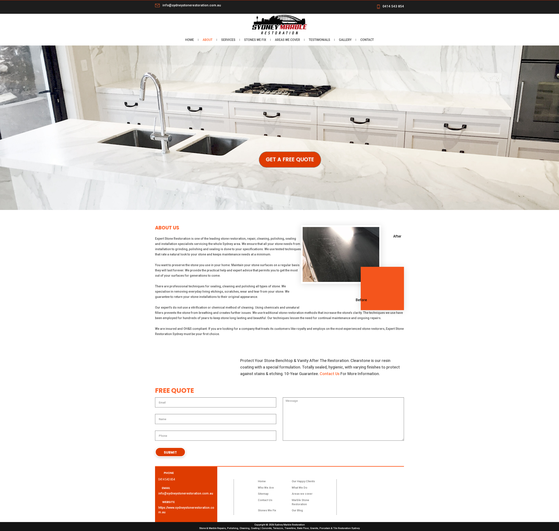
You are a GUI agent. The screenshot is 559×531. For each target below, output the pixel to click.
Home (189, 40)
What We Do (299, 487)
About (207, 40)
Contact (367, 40)
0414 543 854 (393, 6)
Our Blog (297, 510)
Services (228, 40)
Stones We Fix (255, 40)
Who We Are (266, 487)
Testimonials (319, 40)
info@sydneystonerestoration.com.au (191, 5)
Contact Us (330, 373)
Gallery (345, 40)
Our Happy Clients (303, 481)
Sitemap (263, 493)
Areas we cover (287, 40)
